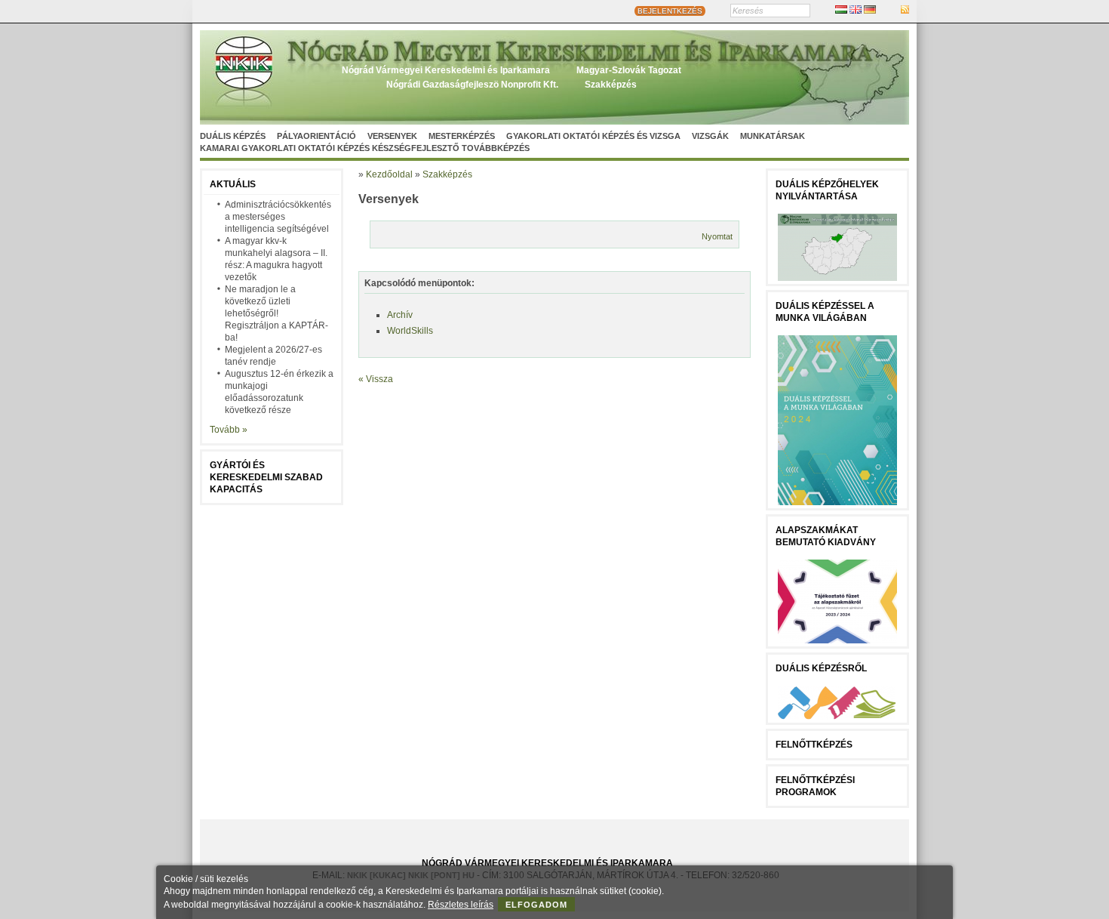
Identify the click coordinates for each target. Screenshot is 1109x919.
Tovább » (228, 429)
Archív (400, 315)
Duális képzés (233, 135)
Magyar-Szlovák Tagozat (628, 70)
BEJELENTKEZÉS (669, 11)
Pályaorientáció (316, 135)
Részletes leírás (460, 904)
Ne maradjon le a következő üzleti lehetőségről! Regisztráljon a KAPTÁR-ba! (276, 313)
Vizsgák (710, 135)
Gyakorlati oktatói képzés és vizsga (593, 135)
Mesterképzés (462, 135)
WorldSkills (410, 330)
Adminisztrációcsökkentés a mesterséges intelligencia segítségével (278, 216)
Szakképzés (611, 84)
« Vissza (375, 379)
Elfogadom (536, 904)
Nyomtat (717, 236)
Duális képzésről (821, 668)
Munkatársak (772, 135)
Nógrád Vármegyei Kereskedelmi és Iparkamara (446, 70)
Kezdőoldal (389, 174)
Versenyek (392, 135)
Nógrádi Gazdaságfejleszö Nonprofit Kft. (472, 84)
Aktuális (233, 184)
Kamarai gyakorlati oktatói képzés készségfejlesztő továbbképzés (365, 148)
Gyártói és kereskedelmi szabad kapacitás (266, 477)
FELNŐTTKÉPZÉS (814, 744)
